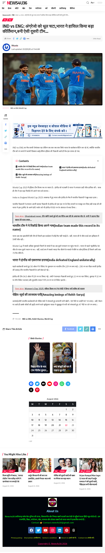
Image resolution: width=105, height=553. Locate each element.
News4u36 (17, 2)
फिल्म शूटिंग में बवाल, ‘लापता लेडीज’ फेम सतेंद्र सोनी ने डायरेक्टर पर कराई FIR (13, 478)
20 (52, 425)
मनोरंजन (11, 471)
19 (46, 425)
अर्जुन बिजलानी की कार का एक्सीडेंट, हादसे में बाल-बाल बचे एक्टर (39, 478)
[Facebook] (31, 383)
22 (66, 425)
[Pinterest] (37, 390)
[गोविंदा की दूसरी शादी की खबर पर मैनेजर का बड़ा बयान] (65, 465)
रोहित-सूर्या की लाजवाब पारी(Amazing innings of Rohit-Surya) (34, 175)
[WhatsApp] (62, 383)
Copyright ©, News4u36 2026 (52, 543)
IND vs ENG (26, 319)
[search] (88, 3)
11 (39, 420)
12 (46, 420)
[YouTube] (49, 383)
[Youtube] (45, 530)
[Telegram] (68, 383)
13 (53, 420)
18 (39, 425)
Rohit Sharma (38, 319)
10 (32, 420)
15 (66, 420)
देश (5, 20)
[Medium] (43, 383)
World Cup (48, 319)
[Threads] (31, 390)
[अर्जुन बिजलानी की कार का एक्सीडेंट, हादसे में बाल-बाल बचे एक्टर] (39, 465)
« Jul (30, 441)
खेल (10, 20)
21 (60, 425)
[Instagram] (55, 383)
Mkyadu (15, 45)
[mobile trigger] (5, 2)
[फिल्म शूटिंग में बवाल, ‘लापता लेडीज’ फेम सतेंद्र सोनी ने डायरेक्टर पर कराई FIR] (14, 465)
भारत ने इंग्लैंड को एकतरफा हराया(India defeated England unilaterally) (77, 168)
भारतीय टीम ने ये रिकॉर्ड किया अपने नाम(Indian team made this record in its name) (34, 167)
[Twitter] (37, 383)
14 (60, 420)
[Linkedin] (59, 530)
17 (32, 425)
